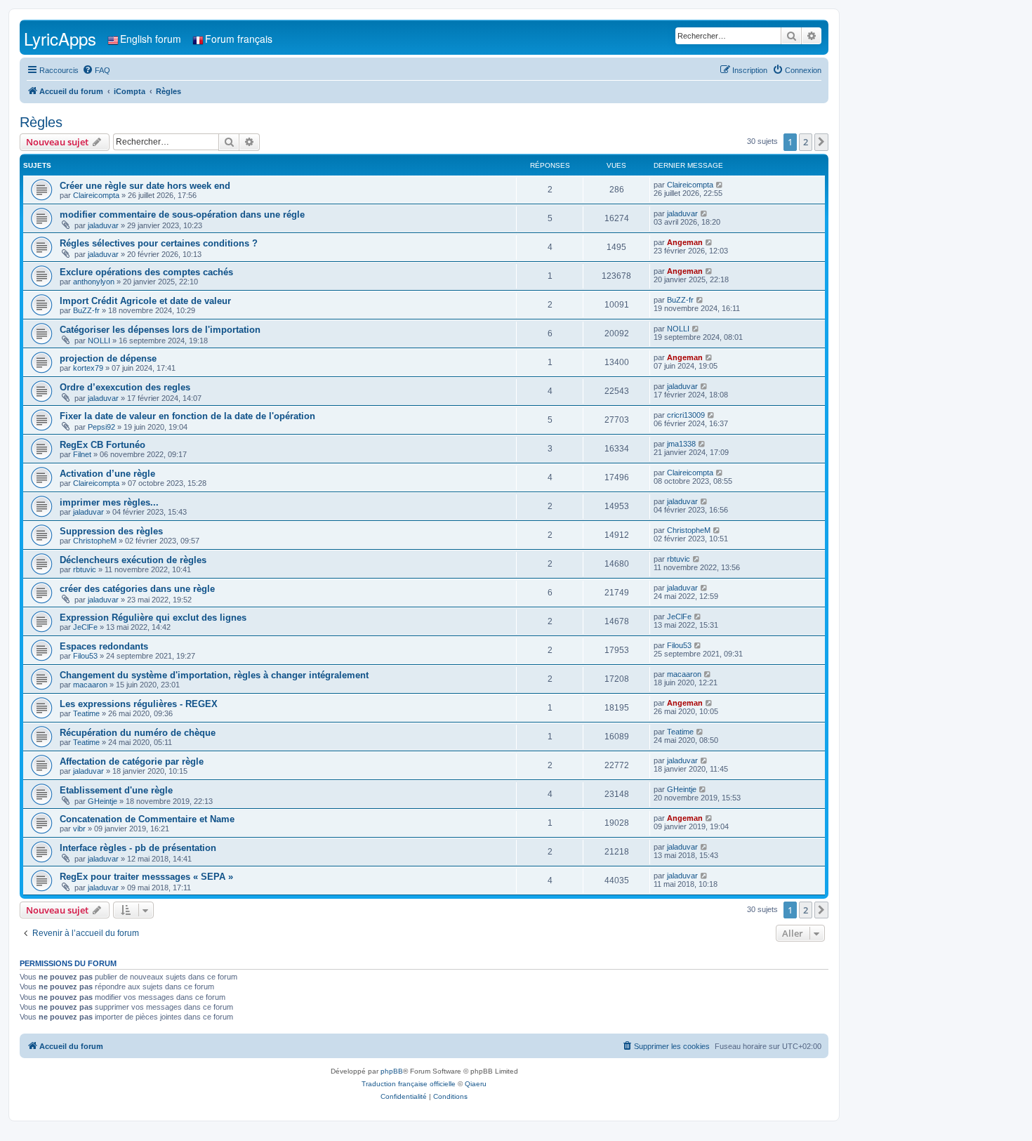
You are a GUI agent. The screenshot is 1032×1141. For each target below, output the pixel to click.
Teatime (86, 713)
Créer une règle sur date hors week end (145, 185)
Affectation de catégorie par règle (132, 761)
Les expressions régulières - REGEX (139, 704)
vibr (79, 828)
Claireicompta (96, 195)
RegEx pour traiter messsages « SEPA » (146, 876)
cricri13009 (686, 415)
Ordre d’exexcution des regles (125, 387)
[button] (821, 141)
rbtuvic (84, 569)
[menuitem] (96, 70)
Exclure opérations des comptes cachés (146, 272)
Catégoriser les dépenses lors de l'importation (160, 329)
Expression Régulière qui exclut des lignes (153, 617)
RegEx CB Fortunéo (102, 445)
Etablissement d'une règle (116, 790)
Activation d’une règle (107, 473)
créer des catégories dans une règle (137, 588)
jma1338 (681, 444)
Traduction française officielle (409, 1084)
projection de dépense (108, 358)
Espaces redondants (104, 646)
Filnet (82, 454)
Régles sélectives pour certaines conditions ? (159, 243)
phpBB (392, 1071)
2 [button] (805, 142)
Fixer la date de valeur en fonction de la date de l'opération (187, 416)
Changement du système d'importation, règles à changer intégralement (214, 675)
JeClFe (85, 627)
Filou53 (85, 656)
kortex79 (88, 368)
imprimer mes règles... (109, 502)
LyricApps (60, 38)
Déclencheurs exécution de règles (133, 560)
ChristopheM (95, 540)
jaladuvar (103, 225)
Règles (41, 122)
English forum (150, 39)
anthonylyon (93, 281)
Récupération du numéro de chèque (138, 732)
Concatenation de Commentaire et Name (147, 819)
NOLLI (99, 340)
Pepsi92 (101, 427)
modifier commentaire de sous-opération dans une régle (182, 214)
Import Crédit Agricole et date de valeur (145, 301)
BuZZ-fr (86, 310)
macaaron (90, 684)
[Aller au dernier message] (720, 184)
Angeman (685, 242)
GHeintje (102, 801)
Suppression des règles (111, 531)
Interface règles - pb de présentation (138, 848)
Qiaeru (476, 1084)
